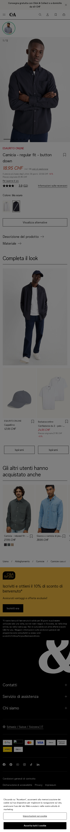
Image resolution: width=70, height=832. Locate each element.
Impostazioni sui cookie (35, 816)
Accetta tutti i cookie (35, 825)
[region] (35, 811)
